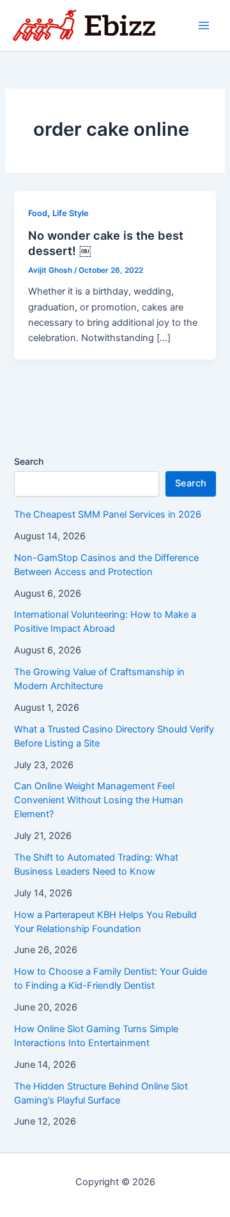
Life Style (70, 213)
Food (37, 213)
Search (28, 461)
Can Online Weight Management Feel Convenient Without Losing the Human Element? (98, 800)
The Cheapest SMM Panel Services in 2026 (107, 514)
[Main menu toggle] (203, 25)
